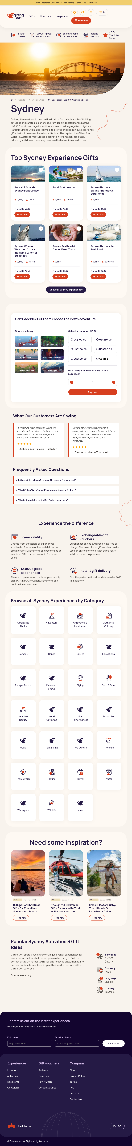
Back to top (24, 1126)
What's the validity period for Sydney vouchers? (43, 500)
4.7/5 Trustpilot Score (114, 35)
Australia (21, 100)
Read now (21, 917)
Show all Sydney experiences (66, 289)
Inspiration (63, 16)
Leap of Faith (27, 344)
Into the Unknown (53, 357)
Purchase (44, 1076)
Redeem (83, 20)
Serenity (53, 344)
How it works (45, 1081)
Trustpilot (51, 448)
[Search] (83, 12)
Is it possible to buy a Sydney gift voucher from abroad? (47, 480)
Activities (12, 1076)
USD (119, 1126)
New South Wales (36, 100)
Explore (23, 629)
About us (74, 1093)
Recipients (13, 1081)
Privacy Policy (77, 1076)
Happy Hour (27, 357)
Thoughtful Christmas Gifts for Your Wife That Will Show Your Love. (65, 908)
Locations (12, 1070)
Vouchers (45, 16)
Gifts (32, 16)
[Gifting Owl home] (15, 16)
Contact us (76, 1099)
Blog (72, 1070)
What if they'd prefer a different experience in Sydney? (47, 489)
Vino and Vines (27, 370)
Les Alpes (53, 370)
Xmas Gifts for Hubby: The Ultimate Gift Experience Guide (102, 908)
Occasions (13, 1087)
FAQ (72, 1087)
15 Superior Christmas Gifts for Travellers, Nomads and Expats (26, 908)
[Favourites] (74, 12)
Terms (73, 1081)
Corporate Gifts (47, 1087)
